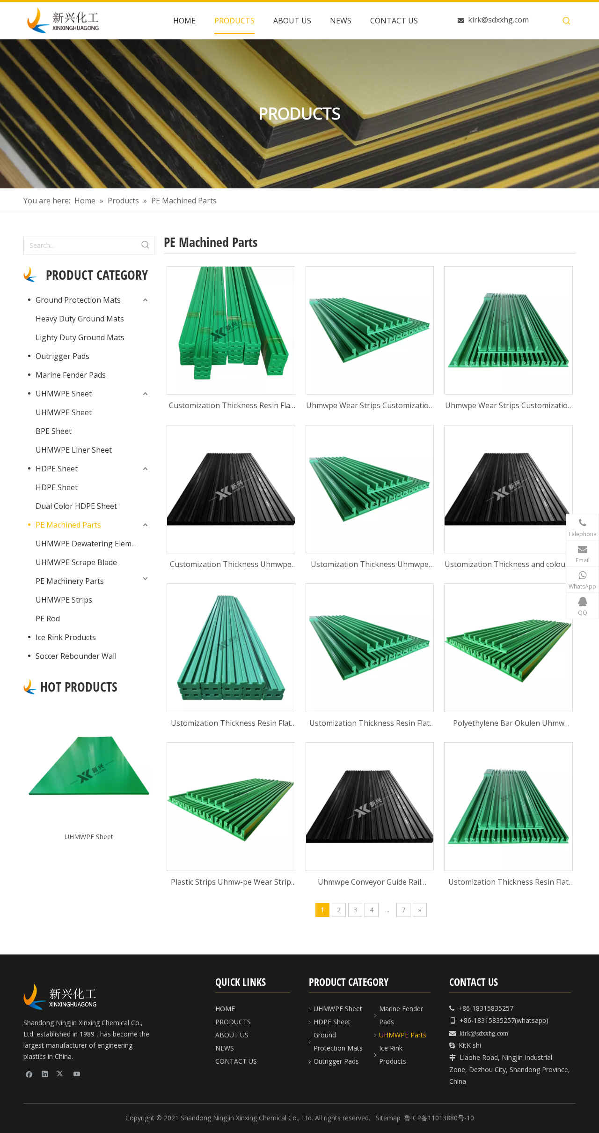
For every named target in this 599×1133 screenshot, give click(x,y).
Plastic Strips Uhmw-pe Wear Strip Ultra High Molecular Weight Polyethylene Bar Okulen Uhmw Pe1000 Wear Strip (231, 882)
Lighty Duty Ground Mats (80, 337)
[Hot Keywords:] (566, 21)
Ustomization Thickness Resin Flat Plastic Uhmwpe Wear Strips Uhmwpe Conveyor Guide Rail (231, 724)
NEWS (224, 1048)
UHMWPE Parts (402, 1034)
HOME (225, 1008)
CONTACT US (236, 1061)
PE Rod (48, 618)
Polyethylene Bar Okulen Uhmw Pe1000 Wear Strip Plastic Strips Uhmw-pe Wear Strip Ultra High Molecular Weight (508, 724)
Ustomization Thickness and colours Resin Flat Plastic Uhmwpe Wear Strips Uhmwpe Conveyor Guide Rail (508, 565)
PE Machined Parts (68, 525)
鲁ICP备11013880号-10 (439, 1117)
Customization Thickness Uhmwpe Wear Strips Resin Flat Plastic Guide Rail (230, 565)
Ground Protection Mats (78, 300)
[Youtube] (77, 1073)
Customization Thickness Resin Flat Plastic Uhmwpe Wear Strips (231, 406)
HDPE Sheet (57, 468)
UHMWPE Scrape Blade (76, 562)
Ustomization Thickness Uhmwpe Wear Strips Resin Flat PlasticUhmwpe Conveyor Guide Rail (369, 565)
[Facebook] (29, 1073)
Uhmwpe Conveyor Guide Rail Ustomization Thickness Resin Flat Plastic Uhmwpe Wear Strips (369, 882)
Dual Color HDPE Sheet (76, 506)
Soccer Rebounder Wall (76, 656)
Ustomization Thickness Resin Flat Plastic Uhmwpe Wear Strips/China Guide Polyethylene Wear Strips (370, 724)
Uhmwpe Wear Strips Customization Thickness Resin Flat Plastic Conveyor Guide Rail (508, 406)
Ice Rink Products (66, 637)
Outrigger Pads (62, 356)
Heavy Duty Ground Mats (80, 318)
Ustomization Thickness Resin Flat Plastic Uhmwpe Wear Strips (508, 882)
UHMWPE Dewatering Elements (91, 543)
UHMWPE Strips (64, 600)
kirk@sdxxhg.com (498, 20)
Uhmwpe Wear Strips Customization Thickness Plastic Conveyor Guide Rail (369, 406)
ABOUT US (231, 1034)
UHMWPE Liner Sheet (74, 450)
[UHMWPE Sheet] (89, 765)
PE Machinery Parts (70, 581)
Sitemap (388, 1117)
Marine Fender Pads (71, 375)
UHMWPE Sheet (64, 393)
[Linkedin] (45, 1073)
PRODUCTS (233, 1021)
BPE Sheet (54, 431)
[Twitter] (61, 1073)
